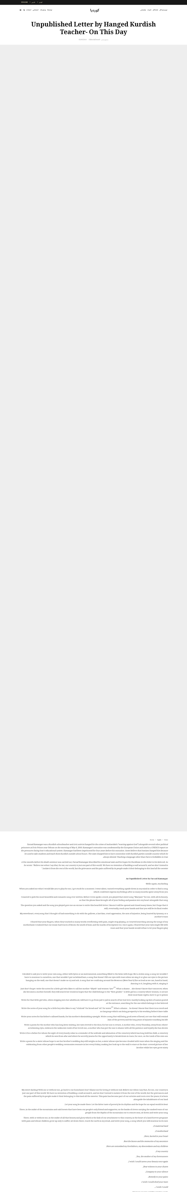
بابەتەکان (155, 10)
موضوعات (43, 10)
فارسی (33, 2)
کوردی (40, 2)
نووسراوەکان (163, 10)
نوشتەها (49, 10)
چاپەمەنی (143, 10)
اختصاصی (36, 10)
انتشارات (28, 10)
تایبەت (149, 10)
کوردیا (94, 10)
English (24, 2)
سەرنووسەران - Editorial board (98, 39)
